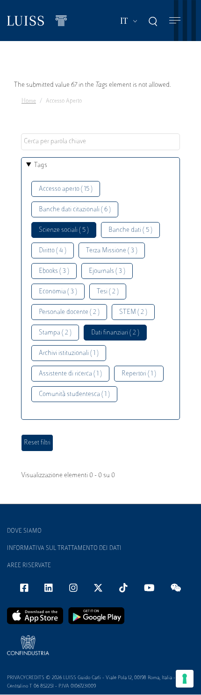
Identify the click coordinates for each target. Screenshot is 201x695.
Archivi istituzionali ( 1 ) (69, 353)
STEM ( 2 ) (133, 312)
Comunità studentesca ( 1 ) (74, 394)
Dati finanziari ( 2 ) (115, 332)
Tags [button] (40, 165)
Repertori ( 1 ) (139, 373)
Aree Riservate (29, 566)
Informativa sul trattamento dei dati (64, 548)
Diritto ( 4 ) (52, 250)
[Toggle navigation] (174, 20)
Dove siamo (24, 531)
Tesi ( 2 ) (108, 291)
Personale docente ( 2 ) (69, 312)
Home (29, 101)
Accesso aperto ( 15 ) (66, 189)
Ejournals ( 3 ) (107, 271)
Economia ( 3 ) (58, 291)
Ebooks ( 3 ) (54, 271)
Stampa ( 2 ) (55, 332)
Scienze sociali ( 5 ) (64, 230)
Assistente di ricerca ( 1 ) (70, 373)
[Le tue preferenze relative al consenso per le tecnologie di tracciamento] (185, 679)
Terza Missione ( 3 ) (111, 250)
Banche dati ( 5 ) (130, 230)
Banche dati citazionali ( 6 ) (75, 209)
